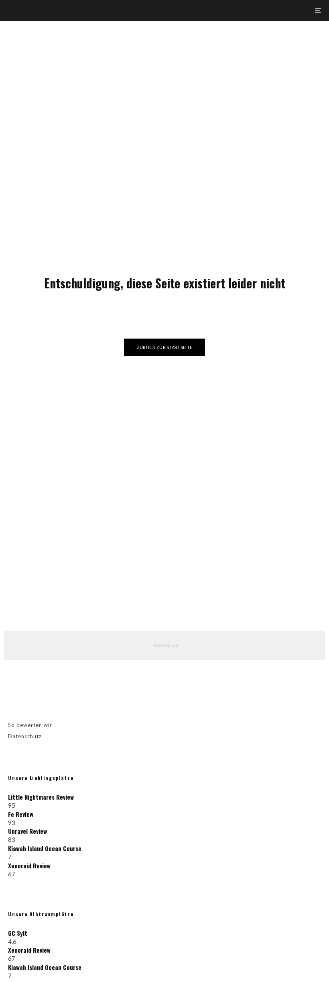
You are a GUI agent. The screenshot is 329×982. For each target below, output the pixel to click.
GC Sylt (17, 933)
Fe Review (20, 814)
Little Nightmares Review (41, 796)
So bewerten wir (30, 725)
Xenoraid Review (29, 865)
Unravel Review (27, 831)
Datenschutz (25, 736)
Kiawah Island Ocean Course (44, 848)
